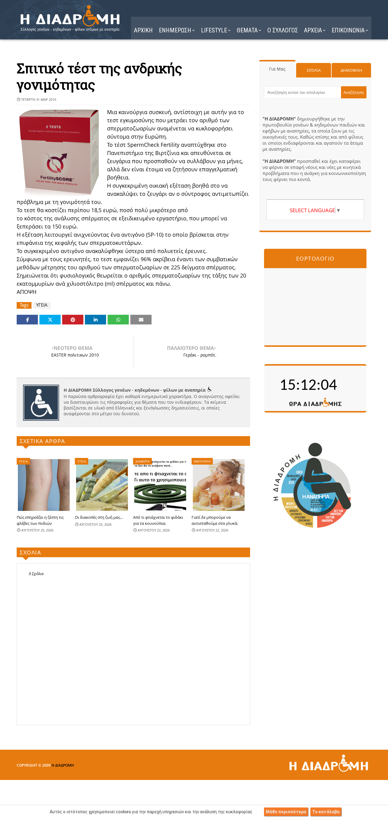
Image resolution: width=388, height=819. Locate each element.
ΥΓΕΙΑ (42, 305)
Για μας (277, 69)
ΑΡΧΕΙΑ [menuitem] (313, 30)
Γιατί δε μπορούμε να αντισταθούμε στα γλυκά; (215, 520)
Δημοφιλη (351, 70)
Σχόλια (314, 70)
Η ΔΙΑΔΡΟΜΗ (63, 765)
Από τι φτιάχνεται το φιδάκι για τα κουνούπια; (158, 520)
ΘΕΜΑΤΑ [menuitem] (247, 30)
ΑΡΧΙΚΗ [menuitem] (143, 30)
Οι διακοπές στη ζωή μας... (99, 517)
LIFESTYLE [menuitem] (214, 30)
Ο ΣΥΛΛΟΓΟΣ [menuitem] (282, 30)
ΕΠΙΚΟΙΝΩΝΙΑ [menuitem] (348, 30)
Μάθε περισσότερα (286, 811)
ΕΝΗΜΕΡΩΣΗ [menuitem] (175, 30)
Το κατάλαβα (326, 811)
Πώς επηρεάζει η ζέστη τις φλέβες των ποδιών (40, 520)
